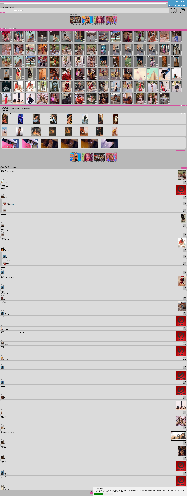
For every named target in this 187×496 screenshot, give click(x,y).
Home (171, 1)
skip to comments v (183, 105)
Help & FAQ (183, 1)
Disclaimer (183, 5)
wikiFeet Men (170, 6)
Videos (169, 4)
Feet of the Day (177, 4)
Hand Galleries (177, 6)
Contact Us (183, 6)
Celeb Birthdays (177, 5)
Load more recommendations (181, 150)
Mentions (170, 5)
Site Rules (176, 1)
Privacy (182, 4)
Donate (182, 2)
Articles (176, 2)
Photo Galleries (171, 2)
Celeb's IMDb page (181, 8)
